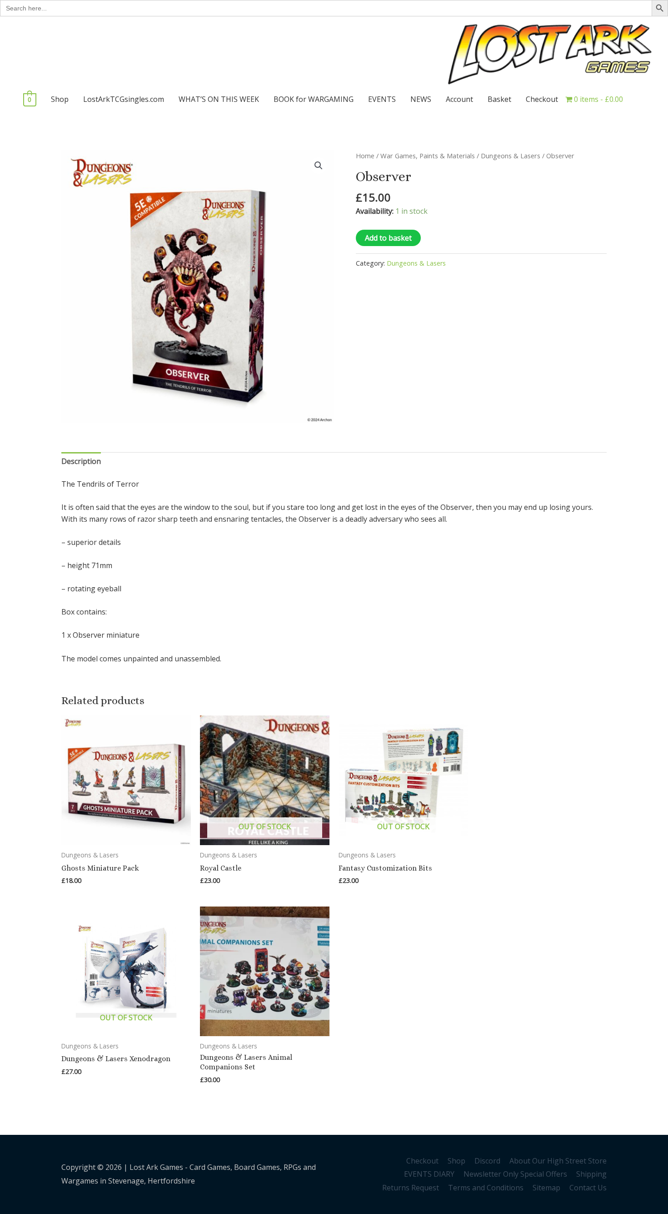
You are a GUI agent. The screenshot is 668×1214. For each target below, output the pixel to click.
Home (365, 155)
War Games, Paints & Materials (427, 155)
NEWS (420, 99)
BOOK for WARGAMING (314, 99)
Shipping (591, 1174)
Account (459, 99)
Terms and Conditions (485, 1188)
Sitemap (546, 1188)
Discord (487, 1161)
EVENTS (382, 99)
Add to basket (388, 238)
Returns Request (410, 1188)
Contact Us (588, 1188)
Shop (60, 99)
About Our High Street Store (558, 1161)
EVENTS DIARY (429, 1174)
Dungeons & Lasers (510, 155)
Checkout (542, 99)
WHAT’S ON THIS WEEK (219, 99)
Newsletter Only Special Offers (515, 1174)
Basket (499, 99)
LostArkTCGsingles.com (123, 99)
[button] (318, 165)
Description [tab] (81, 461)
